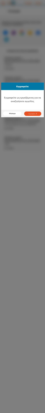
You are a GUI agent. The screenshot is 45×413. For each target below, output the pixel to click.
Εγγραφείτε (32, 114)
